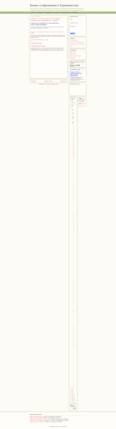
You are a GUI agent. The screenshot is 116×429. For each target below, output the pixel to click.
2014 (73, 394)
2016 (72, 389)
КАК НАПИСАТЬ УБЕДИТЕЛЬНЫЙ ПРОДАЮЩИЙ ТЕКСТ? (73, 143)
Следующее (33, 81)
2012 (73, 397)
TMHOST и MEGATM (82, 101)
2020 (73, 104)
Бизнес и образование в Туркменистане (54, 5)
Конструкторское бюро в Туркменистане (37, 421)
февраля (73, 117)
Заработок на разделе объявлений (36, 417)
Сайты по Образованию (65, 12)
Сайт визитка (56, 12)
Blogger (65, 426)
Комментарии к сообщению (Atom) (52, 84)
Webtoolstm (82, 103)
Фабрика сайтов (73, 53)
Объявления (74, 12)
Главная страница (48, 81)
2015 (72, 391)
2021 (73, 102)
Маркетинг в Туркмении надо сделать (37, 416)
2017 (72, 105)
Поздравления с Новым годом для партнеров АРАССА (40, 419)
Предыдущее (63, 81)
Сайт (71, 45)
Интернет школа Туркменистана (76, 42)
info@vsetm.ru (81, 79)
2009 (73, 401)
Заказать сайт (73, 57)
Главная (32, 12)
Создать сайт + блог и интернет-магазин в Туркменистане (40, 420)
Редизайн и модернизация (75, 55)
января (73, 122)
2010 (73, 399)
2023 (72, 99)
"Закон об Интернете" (41, 24)
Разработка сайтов (48, 12)
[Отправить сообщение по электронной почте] (47, 39)
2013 (73, 396)
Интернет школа (40, 12)
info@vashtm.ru (77, 80)
